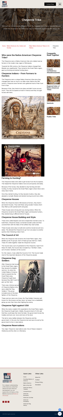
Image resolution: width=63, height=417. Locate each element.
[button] (59, 4)
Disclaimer (38, 384)
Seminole (50, 103)
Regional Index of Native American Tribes (53, 87)
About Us (37, 377)
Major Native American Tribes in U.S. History (39, 47)
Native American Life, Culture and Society (16, 47)
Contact (37, 379)
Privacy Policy (39, 382)
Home (4, 46)
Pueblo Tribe (51, 117)
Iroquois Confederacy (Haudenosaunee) (53, 70)
